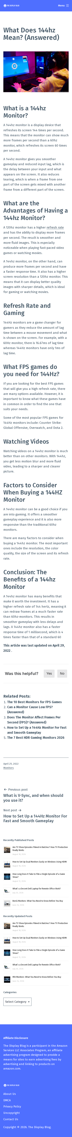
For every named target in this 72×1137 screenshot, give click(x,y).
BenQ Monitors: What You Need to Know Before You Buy (38, 901)
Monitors (8, 767)
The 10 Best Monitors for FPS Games (34, 702)
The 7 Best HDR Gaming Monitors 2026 (35, 738)
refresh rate (55, 227)
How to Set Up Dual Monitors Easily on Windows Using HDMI (40, 862)
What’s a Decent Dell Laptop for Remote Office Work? (37, 889)
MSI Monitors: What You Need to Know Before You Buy (37, 977)
